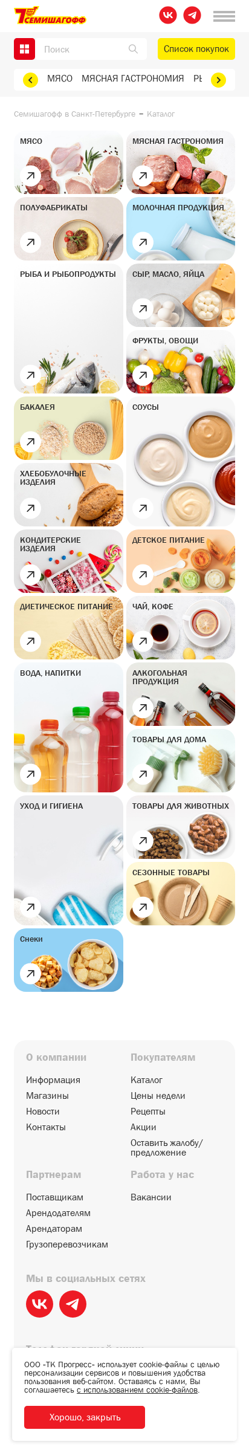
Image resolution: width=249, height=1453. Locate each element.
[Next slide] (218, 80)
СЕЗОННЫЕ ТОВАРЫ (171, 872)
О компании (56, 1057)
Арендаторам (54, 1229)
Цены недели (158, 1096)
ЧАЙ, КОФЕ (152, 606)
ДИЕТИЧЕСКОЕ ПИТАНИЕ (66, 606)
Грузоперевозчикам (67, 1244)
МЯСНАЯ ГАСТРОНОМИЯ (133, 78)
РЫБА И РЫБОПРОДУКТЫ (68, 273)
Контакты (46, 1127)
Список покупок (196, 48)
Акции (144, 1127)
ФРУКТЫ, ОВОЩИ (165, 340)
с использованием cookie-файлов (137, 1389)
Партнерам (53, 1175)
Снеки (31, 938)
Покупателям (163, 1057)
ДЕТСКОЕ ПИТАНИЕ (168, 539)
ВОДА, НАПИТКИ (50, 672)
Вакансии (151, 1197)
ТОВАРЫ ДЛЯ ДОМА (169, 739)
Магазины (47, 1096)
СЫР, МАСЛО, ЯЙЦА (168, 273)
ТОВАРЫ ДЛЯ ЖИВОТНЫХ (180, 805)
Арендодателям (58, 1213)
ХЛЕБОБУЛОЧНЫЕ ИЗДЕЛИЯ (53, 477)
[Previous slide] (30, 80)
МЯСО (60, 78)
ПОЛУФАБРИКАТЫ (54, 207)
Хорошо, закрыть (85, 1417)
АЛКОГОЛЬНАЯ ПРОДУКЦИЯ (159, 677)
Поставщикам (54, 1197)
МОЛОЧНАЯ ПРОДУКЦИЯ (178, 207)
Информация (53, 1080)
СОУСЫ (145, 406)
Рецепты (148, 1111)
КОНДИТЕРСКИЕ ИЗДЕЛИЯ (50, 544)
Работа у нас (162, 1175)
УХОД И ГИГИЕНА (51, 805)
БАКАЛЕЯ (37, 406)
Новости (43, 1111)
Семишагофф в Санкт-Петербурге (74, 113)
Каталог (147, 1080)
